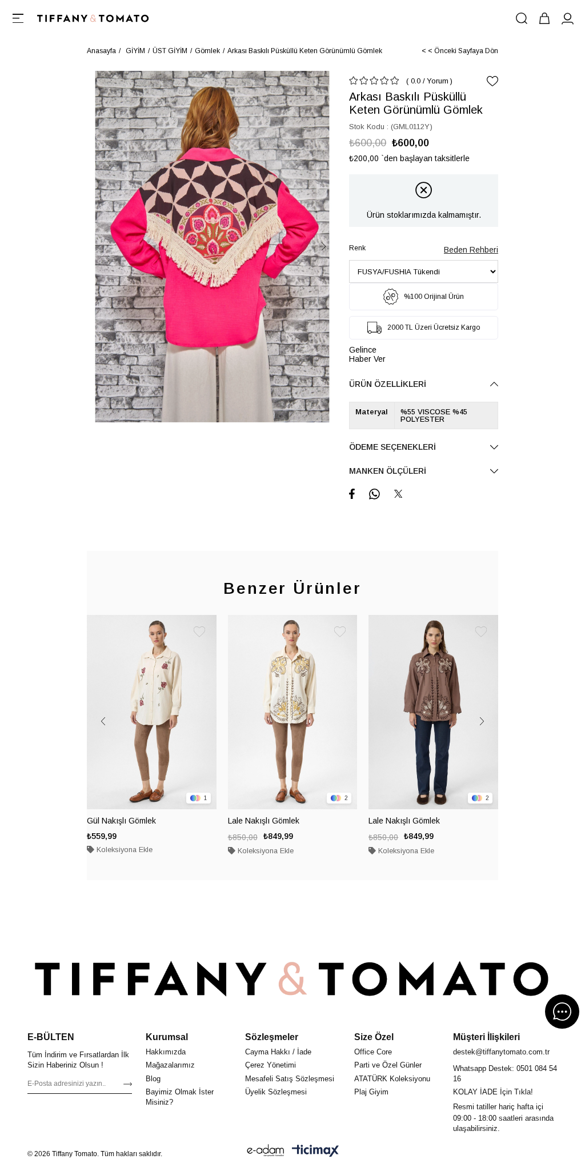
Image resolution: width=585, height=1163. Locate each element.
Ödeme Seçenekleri (392, 446)
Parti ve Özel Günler (388, 1065)
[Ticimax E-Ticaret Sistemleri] (315, 1150)
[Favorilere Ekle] (492, 81)
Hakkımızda (166, 1052)
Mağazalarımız (170, 1065)
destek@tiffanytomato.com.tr (501, 1052)
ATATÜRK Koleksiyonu (392, 1078)
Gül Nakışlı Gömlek (121, 820)
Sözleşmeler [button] (271, 1037)
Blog (153, 1078)
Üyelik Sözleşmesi (276, 1092)
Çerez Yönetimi (270, 1065)
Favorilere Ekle (199, 632)
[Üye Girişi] (567, 18)
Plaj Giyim (371, 1092)
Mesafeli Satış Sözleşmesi (289, 1078)
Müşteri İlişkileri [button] (486, 1037)
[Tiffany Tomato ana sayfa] (292, 979)
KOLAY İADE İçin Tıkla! (493, 1092)
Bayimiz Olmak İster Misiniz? (180, 1097)
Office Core (373, 1052)
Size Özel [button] (374, 1037)
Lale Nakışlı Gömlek (263, 820)
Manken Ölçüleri (387, 470)
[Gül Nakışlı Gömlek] (152, 712)
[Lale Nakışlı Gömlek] (293, 712)
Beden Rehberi (471, 249)
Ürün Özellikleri (387, 384)
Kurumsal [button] (167, 1037)
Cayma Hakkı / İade (278, 1052)
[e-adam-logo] (265, 1150)
